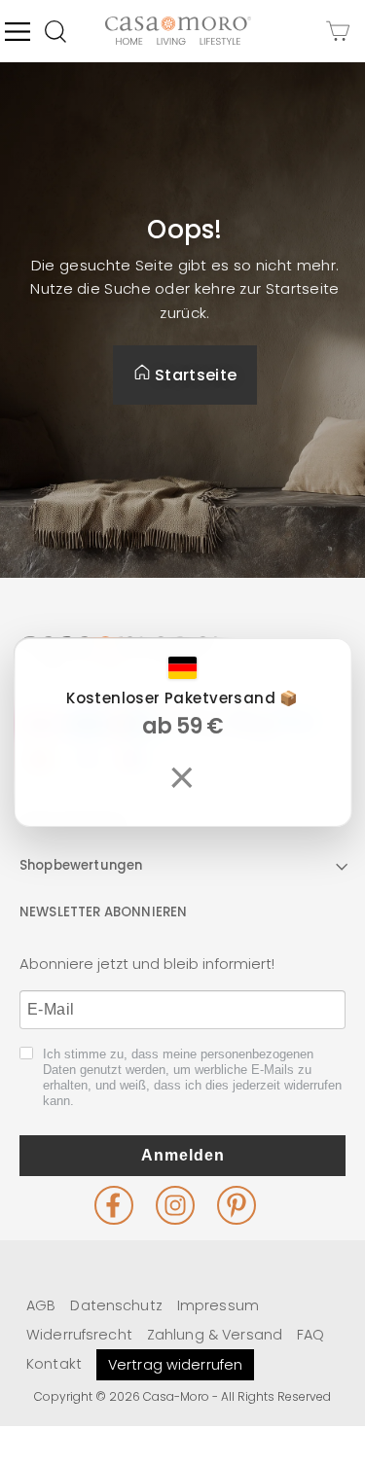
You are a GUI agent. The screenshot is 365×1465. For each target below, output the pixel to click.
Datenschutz (116, 1305)
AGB (40, 1305)
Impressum (218, 1305)
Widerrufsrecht (79, 1334)
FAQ (310, 1334)
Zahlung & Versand (214, 1334)
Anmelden (183, 1155)
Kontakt (54, 1364)
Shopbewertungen (80, 865)
